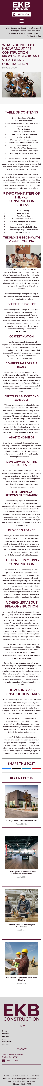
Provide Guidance (24, 145)
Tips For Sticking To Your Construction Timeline (21, 979)
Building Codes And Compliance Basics (21, 821)
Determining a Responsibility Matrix (23, 143)
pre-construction (17, 718)
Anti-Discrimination (31, 1079)
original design (9, 479)
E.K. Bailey (16, 737)
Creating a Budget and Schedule (24, 134)
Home (7, 28)
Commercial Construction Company (25, 28)
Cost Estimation (23, 129)
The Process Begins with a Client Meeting (23, 123)
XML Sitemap (30, 1081)
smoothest (28, 578)
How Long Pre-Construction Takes (24, 153)
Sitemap (16, 1084)
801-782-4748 (23, 14)
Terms (21, 1081)
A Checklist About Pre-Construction (23, 151)
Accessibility (17, 1079)
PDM (29, 1084)
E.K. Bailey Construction (21, 1076)
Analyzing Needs (24, 137)
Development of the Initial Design (23, 140)
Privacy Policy (12, 1081)
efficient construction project (14, 581)
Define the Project (24, 126)
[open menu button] (21, 21)
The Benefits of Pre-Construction (23, 148)
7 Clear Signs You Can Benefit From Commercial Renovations (21, 873)
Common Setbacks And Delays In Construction (21, 926)
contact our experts (13, 753)
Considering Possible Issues (24, 132)
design (19, 470)
